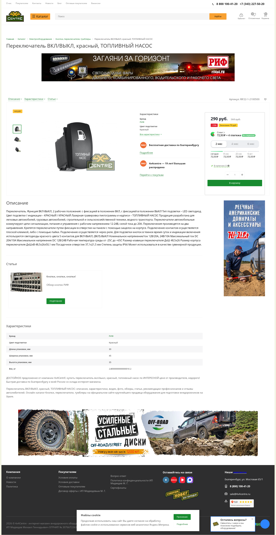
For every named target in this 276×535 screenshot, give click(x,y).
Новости (11, 482)
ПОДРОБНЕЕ (56, 301)
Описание (14, 98)
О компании (13, 477)
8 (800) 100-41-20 (240, 486)
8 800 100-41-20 (227, 4)
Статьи (52, 98)
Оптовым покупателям (71, 486)
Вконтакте (166, 480)
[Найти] (217, 16)
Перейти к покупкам (152, 174)
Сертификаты (118, 487)
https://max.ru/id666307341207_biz (190, 480)
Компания (13, 472)
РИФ (142, 122)
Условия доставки (69, 482)
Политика (12, 486)
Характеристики (33, 98)
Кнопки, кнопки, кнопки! (61, 276)
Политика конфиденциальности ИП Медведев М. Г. (132, 482)
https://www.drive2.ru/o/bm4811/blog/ (174, 480)
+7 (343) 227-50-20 (252, 4)
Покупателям (67, 472)
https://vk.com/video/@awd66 (182, 480)
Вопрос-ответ (118, 476)
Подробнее (146, 152)
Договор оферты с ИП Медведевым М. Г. (82, 491)
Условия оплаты (67, 477)
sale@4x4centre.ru (240, 494)
